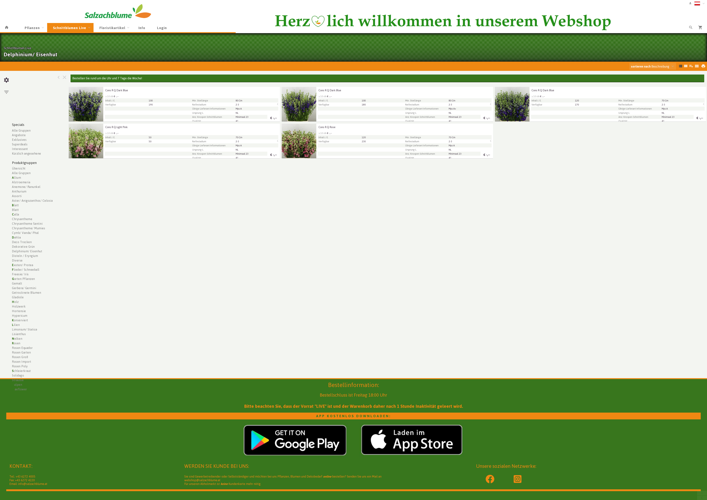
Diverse (17, 260)
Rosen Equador (22, 348)
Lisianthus (19, 334)
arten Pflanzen (23, 279)
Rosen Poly (20, 366)
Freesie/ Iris (20, 274)
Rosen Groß (20, 357)
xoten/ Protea (22, 265)
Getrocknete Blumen (26, 292)
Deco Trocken (22, 242)
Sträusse (18, 380)
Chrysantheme (22, 219)
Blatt (15, 210)
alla (15, 214)
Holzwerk (19, 306)
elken (17, 338)
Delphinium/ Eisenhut (27, 251)
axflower (19, 389)
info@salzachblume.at (32, 484)
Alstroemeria (21, 182)
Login (162, 27)
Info (141, 27)
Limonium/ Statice (24, 329)
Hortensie (19, 311)
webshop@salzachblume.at (202, 480)
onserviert (20, 320)
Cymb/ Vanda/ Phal (25, 233)
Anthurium (19, 191)
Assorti (17, 196)
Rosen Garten (21, 352)
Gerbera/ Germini (24, 288)
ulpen (17, 384)
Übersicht (19, 168)
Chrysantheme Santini (27, 223)
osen (16, 343)
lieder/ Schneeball (25, 269)
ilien (16, 325)
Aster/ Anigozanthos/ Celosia (32, 200)
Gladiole (18, 297)
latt (15, 205)
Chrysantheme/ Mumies (28, 228)
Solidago (18, 375)
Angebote (19, 135)
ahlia (16, 237)
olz (15, 302)
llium (16, 177)
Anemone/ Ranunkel (26, 187)
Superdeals (19, 144)
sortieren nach (641, 66)
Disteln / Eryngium (25, 256)
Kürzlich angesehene (26, 153)
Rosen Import (21, 361)
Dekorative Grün (23, 246)
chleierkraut (21, 371)
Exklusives (19, 140)
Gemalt (17, 283)
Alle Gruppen (21, 130)
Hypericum (19, 315)
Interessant (20, 149)
